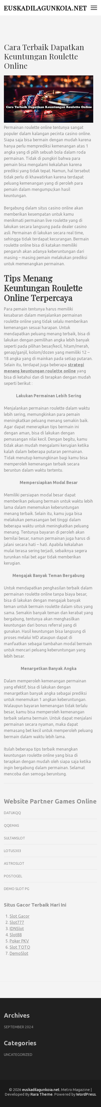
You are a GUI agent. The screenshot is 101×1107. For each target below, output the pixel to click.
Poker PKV (19, 941)
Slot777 (17, 922)
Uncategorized (18, 1055)
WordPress (86, 1094)
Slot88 (16, 934)
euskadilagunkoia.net (45, 7)
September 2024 (18, 1027)
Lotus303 (12, 851)
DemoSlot (19, 953)
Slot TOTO (20, 947)
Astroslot (14, 863)
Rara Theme (41, 1094)
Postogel (13, 876)
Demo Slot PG (16, 889)
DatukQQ (12, 813)
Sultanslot (14, 838)
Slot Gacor (20, 916)
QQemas (11, 825)
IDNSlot (17, 928)
